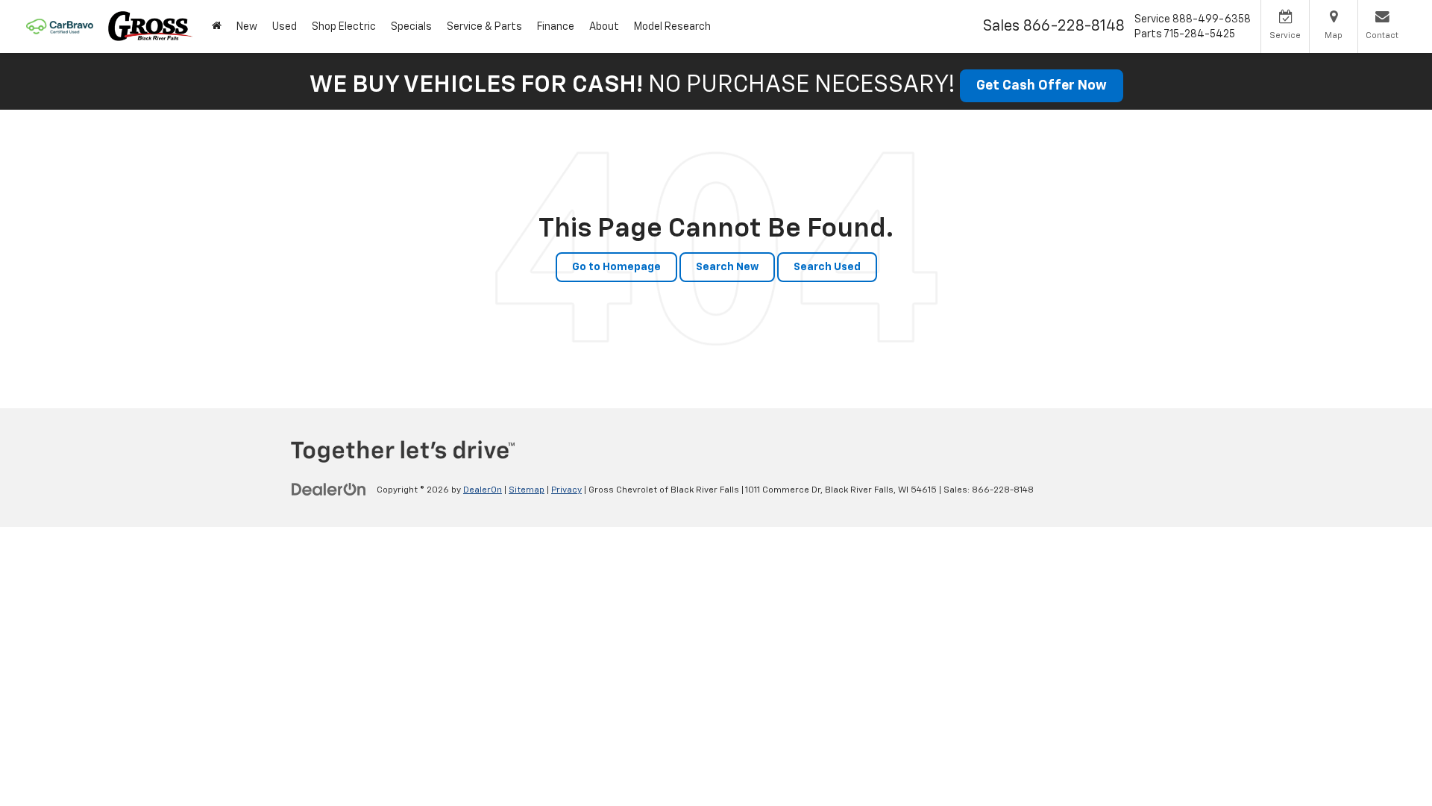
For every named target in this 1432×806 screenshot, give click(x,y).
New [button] (246, 27)
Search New (727, 267)
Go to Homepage (616, 267)
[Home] (216, 26)
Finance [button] (555, 27)
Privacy (566, 490)
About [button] (604, 27)
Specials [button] (411, 27)
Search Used (827, 267)
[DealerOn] (329, 489)
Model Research (672, 27)
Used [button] (284, 27)
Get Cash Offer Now (1041, 86)
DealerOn (482, 490)
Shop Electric (344, 27)
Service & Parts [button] (484, 27)
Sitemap (526, 490)
